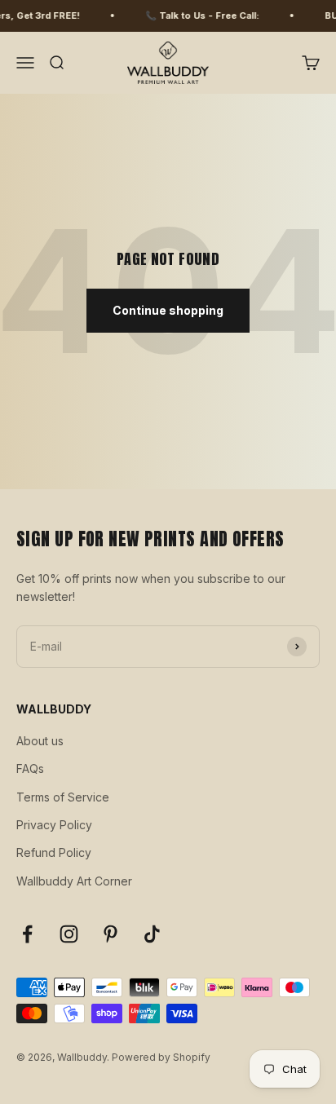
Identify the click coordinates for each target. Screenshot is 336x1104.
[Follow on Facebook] (27, 934)
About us (40, 741)
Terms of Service (62, 797)
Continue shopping (168, 310)
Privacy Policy (54, 825)
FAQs (30, 768)
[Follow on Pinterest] (110, 934)
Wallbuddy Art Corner (74, 881)
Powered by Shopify (161, 1057)
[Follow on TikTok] (152, 934)
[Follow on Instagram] (69, 934)
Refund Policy (53, 852)
